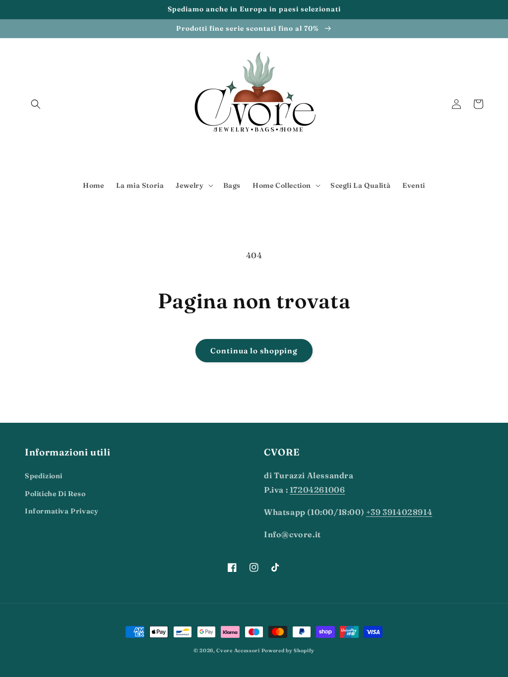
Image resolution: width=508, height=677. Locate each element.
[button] (36, 104)
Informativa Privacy (61, 511)
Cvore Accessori (238, 650)
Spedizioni (44, 475)
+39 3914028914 (399, 512)
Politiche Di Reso (55, 493)
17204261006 (317, 490)
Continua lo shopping (254, 350)
